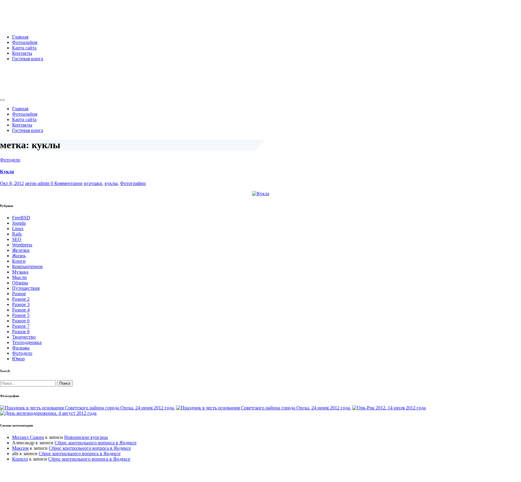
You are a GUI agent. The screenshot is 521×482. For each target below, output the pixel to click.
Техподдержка (27, 342)
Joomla (19, 223)
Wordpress (22, 244)
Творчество (24, 337)
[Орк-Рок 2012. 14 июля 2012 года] (389, 407)
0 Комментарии (67, 183)
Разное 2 (21, 299)
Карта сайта (24, 47)
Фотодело (10, 159)
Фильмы (21, 347)
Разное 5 (21, 315)
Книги (19, 261)
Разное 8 (21, 331)
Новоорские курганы (86, 437)
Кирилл (20, 459)
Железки (21, 250)
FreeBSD (21, 217)
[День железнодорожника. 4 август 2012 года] (48, 413)
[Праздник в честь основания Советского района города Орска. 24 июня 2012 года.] (87, 407)
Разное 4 (21, 309)
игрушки (93, 183)
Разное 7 (21, 326)
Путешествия (25, 288)
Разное (19, 293)
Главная (20, 36)
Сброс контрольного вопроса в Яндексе (96, 442)
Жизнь (19, 255)
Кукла (7, 171)
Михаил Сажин (28, 437)
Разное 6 (21, 320)
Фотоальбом (24, 42)
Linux (18, 228)
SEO (16, 239)
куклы (111, 183)
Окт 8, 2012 (12, 183)
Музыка (20, 271)
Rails (17, 233)
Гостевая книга (27, 58)
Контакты (22, 53)
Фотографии (133, 183)
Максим (20, 448)
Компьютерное (27, 266)
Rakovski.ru (25, 11)
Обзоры (20, 282)
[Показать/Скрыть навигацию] (2, 100)
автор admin (38, 183)
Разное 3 (21, 304)
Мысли (19, 277)
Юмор (18, 358)
